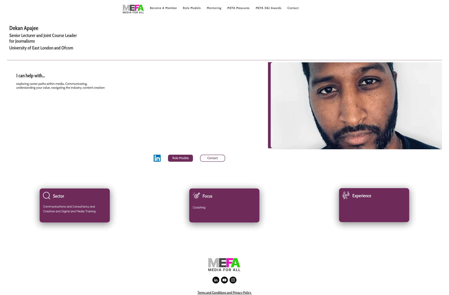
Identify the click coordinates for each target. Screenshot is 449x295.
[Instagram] (233, 280)
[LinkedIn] (215, 280)
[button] (163, 8)
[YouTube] (224, 280)
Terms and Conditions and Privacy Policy (224, 292)
